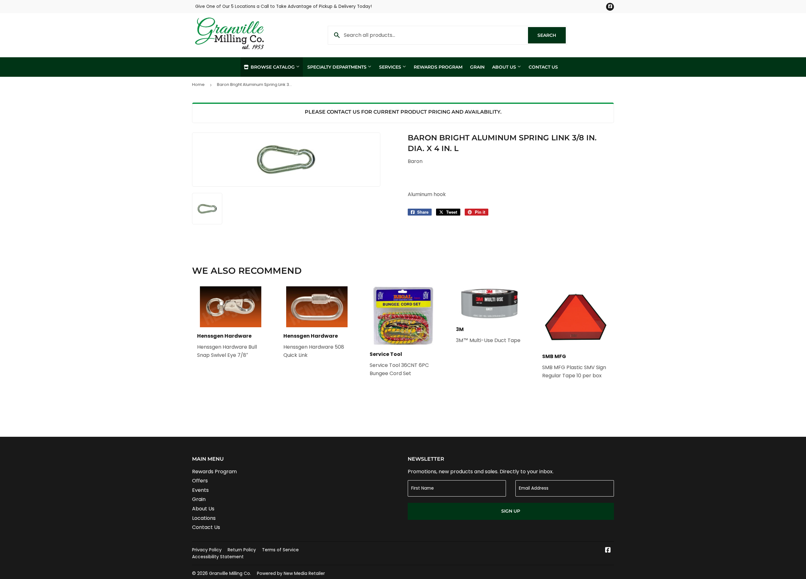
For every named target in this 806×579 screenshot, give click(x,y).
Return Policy (242, 550)
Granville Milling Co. (230, 573)
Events (200, 490)
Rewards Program (438, 67)
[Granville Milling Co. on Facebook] (608, 550)
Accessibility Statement (218, 557)
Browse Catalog (272, 67)
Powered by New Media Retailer (291, 573)
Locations (204, 518)
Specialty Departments (337, 67)
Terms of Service (280, 550)
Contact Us (543, 67)
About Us (504, 67)
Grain (477, 67)
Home (198, 84)
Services (390, 67)
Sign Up (510, 511)
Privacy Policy (207, 550)
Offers (200, 480)
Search (551, 35)
